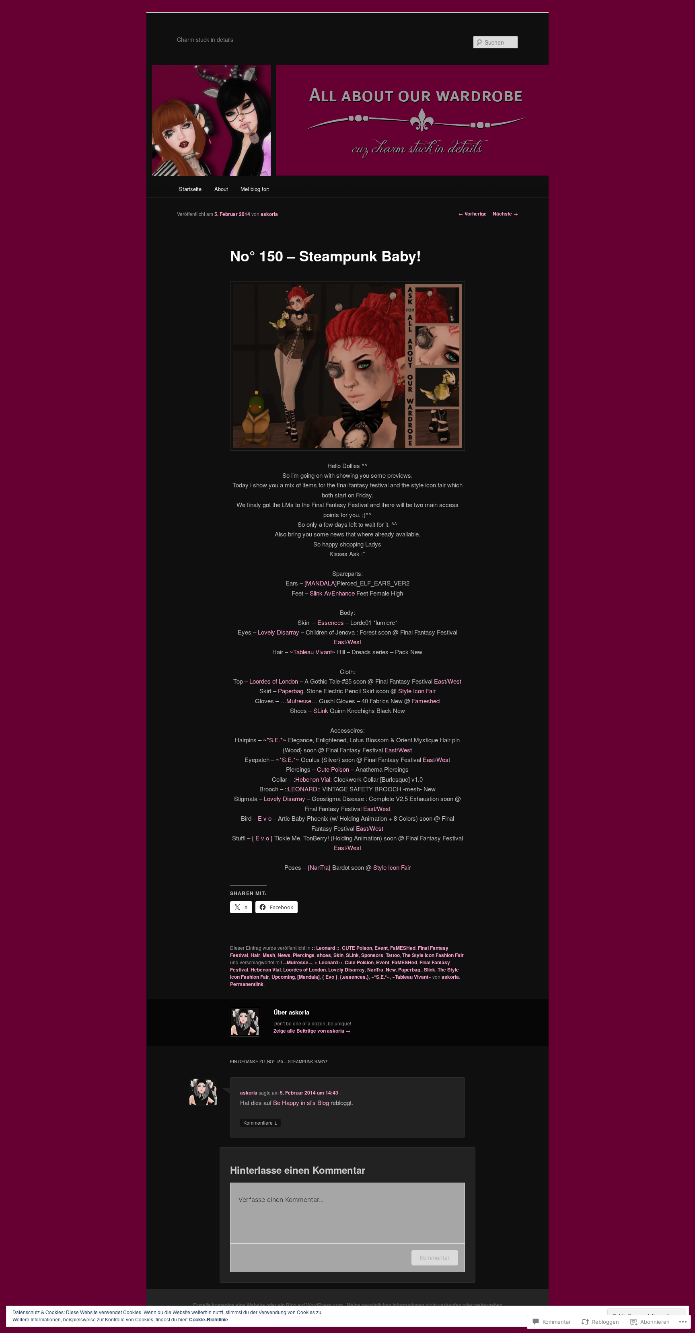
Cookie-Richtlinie (208, 1319)
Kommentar (435, 1257)
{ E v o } (262, 838)
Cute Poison (333, 769)
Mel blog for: (255, 189)
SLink (320, 710)
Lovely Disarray (278, 632)
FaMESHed (402, 947)
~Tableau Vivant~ (312, 651)
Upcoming (283, 976)
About (221, 189)
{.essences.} (354, 976)
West (354, 641)
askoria (269, 214)
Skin (338, 955)
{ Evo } (329, 976)
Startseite (190, 189)
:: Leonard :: (325, 947)
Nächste (505, 213)
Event (381, 947)
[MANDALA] (320, 583)
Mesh (269, 955)
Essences (330, 622)
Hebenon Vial (266, 969)
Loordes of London (273, 681)
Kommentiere (260, 1122)
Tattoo (393, 955)
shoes (324, 955)
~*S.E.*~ (274, 739)
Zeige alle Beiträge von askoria (311, 1030)
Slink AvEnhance (332, 593)
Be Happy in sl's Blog (301, 1102)
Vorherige (473, 213)
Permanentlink (246, 984)
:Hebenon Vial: (313, 779)
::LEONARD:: (303, 789)
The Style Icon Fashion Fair (433, 955)
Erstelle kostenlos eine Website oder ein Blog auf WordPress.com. (268, 1304)
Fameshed (426, 700)
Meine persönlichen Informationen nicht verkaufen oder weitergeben (424, 1304)
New (391, 969)
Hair (255, 955)
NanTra (375, 969)
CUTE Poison (357, 947)
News (284, 955)
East (340, 641)
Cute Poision (359, 962)
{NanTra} (318, 867)
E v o (264, 818)
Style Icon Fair (417, 690)
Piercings (304, 955)
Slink (429, 969)
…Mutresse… (298, 700)
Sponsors (372, 955)
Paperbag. (290, 690)
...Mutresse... (297, 962)
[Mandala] (308, 976)
